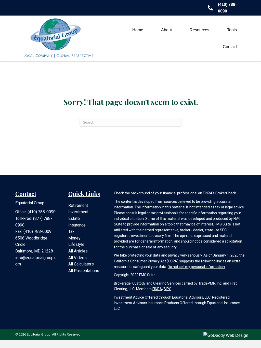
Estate (74, 218)
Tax (71, 231)
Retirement (78, 205)
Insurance (77, 225)
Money (74, 238)
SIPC (167, 289)
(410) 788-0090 (42, 211)
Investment (78, 211)
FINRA (157, 289)
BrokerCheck (225, 193)
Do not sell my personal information (196, 267)
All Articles (78, 251)
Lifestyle (76, 244)
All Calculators (81, 264)
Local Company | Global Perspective (58, 56)
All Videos (77, 257)
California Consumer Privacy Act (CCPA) (146, 261)
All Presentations (83, 270)
